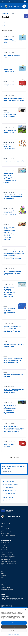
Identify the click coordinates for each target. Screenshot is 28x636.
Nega (14, 627)
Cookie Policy (10, 634)
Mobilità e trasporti (5, 559)
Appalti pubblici (4, 547)
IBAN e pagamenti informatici (8, 535)
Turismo (3, 565)
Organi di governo (5, 523)
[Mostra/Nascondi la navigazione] (2, 6)
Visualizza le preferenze (14, 631)
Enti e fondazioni (5, 528)
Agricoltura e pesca (5, 542)
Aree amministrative (6, 525)
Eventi (2, 586)
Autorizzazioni (4, 549)
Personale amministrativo (7, 532)
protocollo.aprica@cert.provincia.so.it (12, 607)
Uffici (2, 526)
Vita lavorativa (4, 566)
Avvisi (3, 23)
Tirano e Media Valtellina (7, 589)
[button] (26, 16)
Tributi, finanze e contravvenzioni (9, 563)
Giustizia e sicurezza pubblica (8, 556)
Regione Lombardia (6, 1)
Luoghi (2, 584)
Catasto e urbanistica (6, 551)
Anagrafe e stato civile (6, 546)
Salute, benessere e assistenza (8, 561)
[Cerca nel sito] (24, 6)
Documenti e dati (5, 533)
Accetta (14, 623)
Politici (2, 530)
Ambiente (3, 544)
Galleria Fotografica (5, 587)
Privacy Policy (16, 634)
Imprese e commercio (6, 558)
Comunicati (3, 575)
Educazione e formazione (7, 554)
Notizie (3, 25)
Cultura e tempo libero (6, 553)
